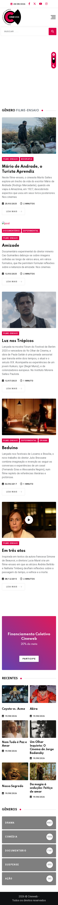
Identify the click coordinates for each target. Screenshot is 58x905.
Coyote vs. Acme (13, 708)
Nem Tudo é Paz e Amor (14, 744)
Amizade (10, 246)
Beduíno (10, 448)
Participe (29, 658)
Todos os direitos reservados (29, 900)
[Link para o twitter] (34, 4)
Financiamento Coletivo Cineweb (29, 638)
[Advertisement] (29, 71)
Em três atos (13, 551)
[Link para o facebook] (29, 4)
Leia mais (11, 211)
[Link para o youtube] (40, 4)
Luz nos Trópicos (18, 341)
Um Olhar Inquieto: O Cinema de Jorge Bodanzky (42, 747)
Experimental (31, 231)
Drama (44, 440)
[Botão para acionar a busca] (52, 31)
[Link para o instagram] (46, 4)
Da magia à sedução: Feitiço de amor (41, 788)
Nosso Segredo (12, 786)
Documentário (11, 231)
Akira (34, 708)
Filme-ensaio (10, 159)
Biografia (26, 159)
